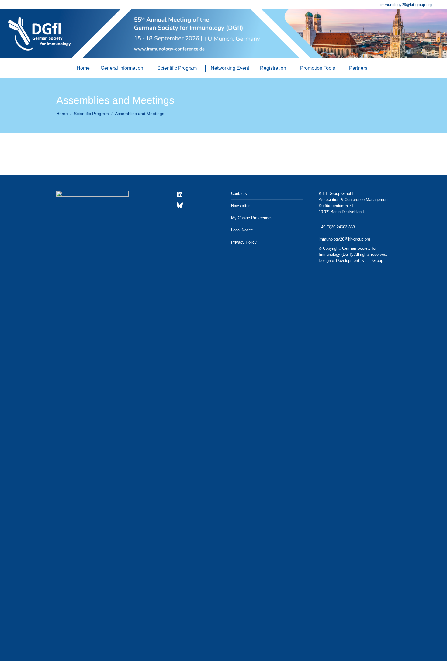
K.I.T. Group (372, 260)
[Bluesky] (179, 207)
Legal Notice (242, 230)
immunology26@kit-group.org (406, 4)
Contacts (239, 193)
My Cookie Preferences (251, 218)
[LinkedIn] (179, 196)
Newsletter (240, 205)
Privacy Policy (244, 242)
